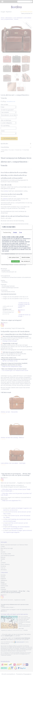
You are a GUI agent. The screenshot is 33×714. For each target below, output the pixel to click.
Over (20, 232)
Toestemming (7, 232)
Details (15, 232)
